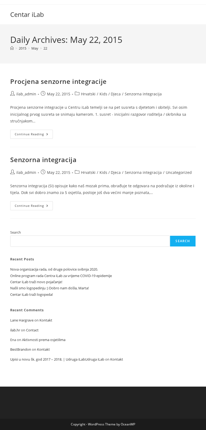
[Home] (12, 48)
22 (45, 48)
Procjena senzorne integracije (58, 81)
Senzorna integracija (143, 93)
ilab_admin (26, 93)
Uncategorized (179, 172)
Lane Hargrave (22, 320)
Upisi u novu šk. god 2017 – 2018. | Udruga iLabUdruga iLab (57, 359)
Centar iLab (27, 14)
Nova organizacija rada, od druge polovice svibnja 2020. (54, 269)
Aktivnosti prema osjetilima (43, 339)
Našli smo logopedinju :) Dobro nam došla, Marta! (49, 288)
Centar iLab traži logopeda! (31, 294)
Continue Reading (34, 135)
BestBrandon (20, 349)
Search (15, 232)
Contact (32, 330)
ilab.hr (15, 330)
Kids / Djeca (110, 93)
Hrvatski (88, 93)
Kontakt (45, 320)
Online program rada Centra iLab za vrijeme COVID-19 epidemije (61, 275)
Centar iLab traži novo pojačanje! (36, 281)
